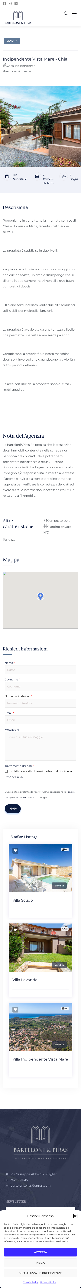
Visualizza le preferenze (40, 1273)
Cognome (12, 679)
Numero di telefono (18, 696)
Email (9, 712)
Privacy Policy (48, 1282)
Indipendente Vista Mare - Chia (35, 59)
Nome (10, 662)
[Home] (40, 1142)
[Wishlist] (15, 851)
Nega (40, 1262)
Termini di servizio (25, 797)
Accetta (40, 1252)
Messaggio (12, 729)
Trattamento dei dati (19, 765)
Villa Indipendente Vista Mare (40, 1059)
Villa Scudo (22, 900)
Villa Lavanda (24, 980)
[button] (75, 1216)
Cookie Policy (30, 1282)
